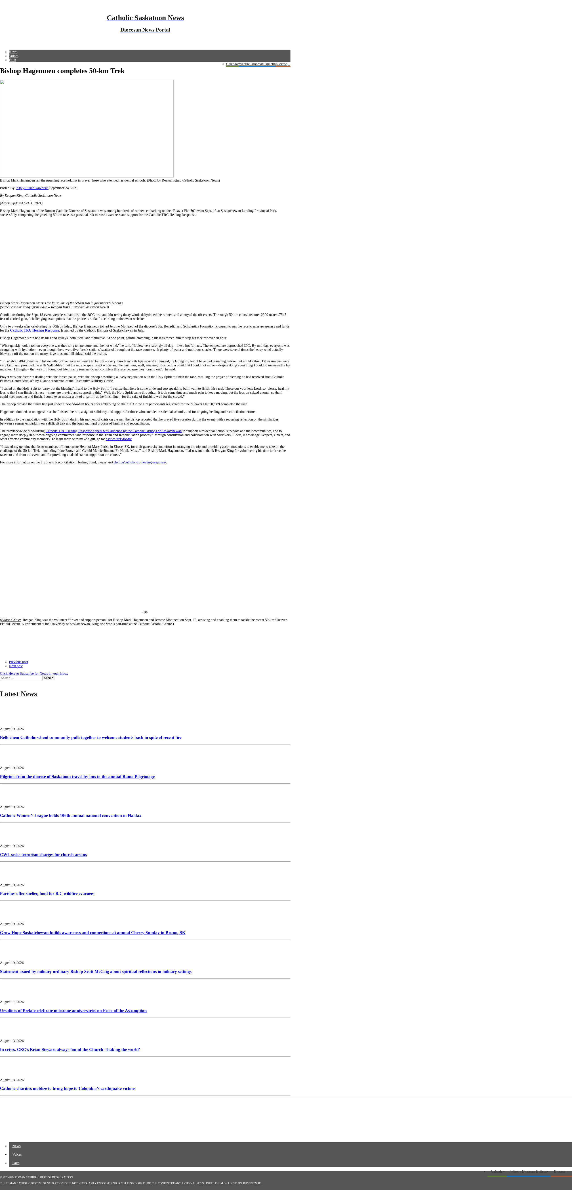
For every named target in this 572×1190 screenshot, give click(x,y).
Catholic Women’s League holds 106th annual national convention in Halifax (70, 815)
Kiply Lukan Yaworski (32, 188)
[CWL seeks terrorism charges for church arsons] (13, 838)
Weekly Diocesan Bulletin (257, 64)
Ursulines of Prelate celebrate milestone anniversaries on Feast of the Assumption (73, 1010)
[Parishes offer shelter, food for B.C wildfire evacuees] (13, 877)
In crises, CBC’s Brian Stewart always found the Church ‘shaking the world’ (70, 1049)
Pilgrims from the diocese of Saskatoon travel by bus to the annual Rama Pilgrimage (77, 776)
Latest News (18, 694)
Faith (12, 60)
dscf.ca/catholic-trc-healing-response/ (140, 462)
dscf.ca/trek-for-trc (119, 439)
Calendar (232, 64)
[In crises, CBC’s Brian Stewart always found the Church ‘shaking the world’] (13, 1033)
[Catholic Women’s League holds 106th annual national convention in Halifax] (13, 799)
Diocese (281, 64)
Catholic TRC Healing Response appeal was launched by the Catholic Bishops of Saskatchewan (114, 431)
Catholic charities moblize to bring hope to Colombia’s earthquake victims (67, 1088)
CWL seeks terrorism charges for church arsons (43, 854)
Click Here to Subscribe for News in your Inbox (34, 673)
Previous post (18, 662)
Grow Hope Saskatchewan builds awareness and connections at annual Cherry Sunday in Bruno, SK (92, 932)
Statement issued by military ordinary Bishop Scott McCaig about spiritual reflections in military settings (95, 971)
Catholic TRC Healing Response (34, 330)
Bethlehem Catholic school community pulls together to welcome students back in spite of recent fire (90, 737)
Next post (16, 666)
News (13, 52)
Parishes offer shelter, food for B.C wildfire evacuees (47, 893)
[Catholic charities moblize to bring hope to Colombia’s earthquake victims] (13, 1072)
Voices (13, 56)
